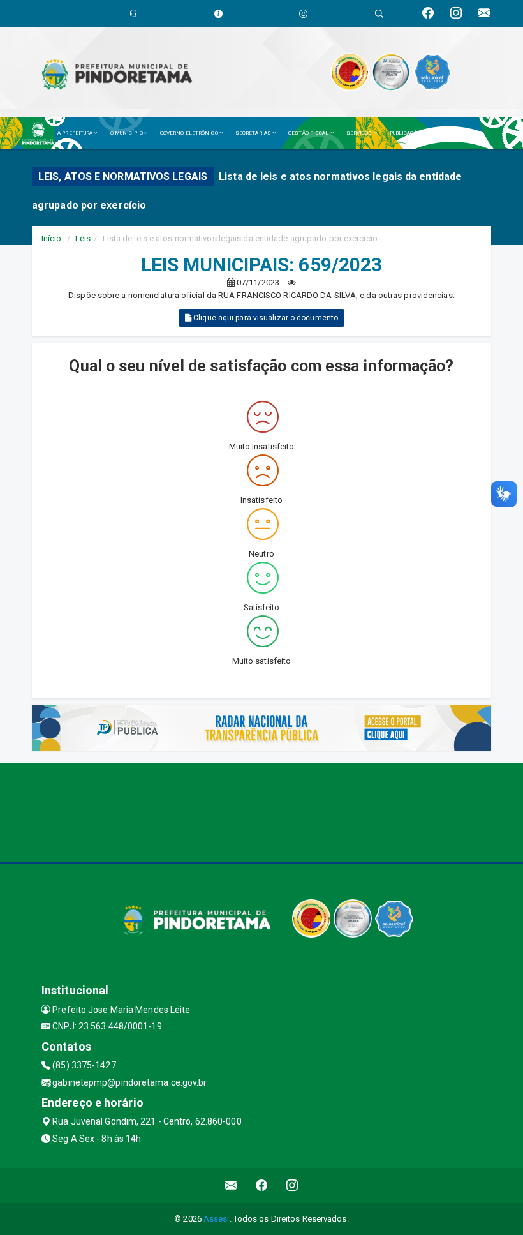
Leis (83, 238)
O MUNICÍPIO (127, 133)
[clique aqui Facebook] (262, 1185)
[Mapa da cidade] (261, 811)
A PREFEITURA (75, 133)
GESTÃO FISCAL (309, 133)
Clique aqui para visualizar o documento (264, 317)
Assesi (216, 1219)
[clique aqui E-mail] (231, 1185)
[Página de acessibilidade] (303, 14)
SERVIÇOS (360, 133)
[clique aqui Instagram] (292, 1185)
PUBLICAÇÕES (407, 133)
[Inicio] (41, 133)
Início (51, 238)
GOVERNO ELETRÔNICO (189, 133)
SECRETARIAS (253, 133)
